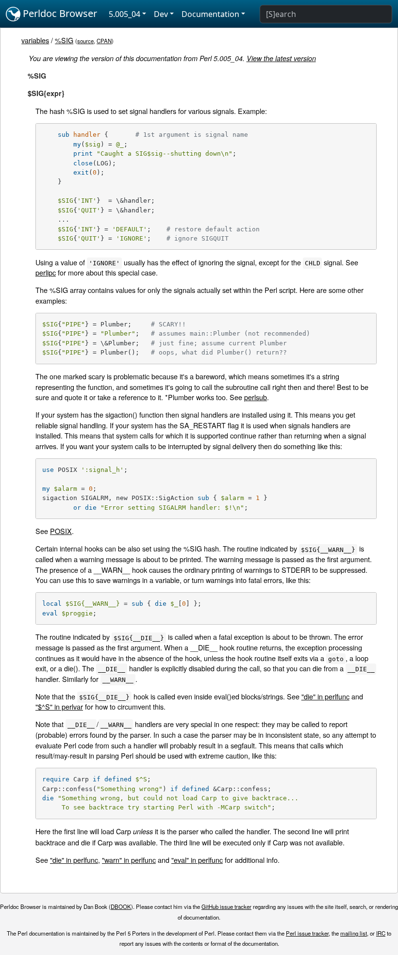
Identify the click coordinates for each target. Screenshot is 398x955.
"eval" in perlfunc (197, 860)
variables (35, 40)
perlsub (255, 397)
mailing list (353, 933)
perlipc (45, 272)
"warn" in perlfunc (129, 860)
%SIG (64, 40)
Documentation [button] (210, 14)
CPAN (104, 41)
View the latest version (281, 58)
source (85, 41)
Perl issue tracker (307, 933)
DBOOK (121, 906)
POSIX (61, 531)
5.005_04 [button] (124, 14)
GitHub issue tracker (226, 906)
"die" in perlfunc (325, 696)
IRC (380, 933)
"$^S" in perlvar (59, 706)
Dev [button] (161, 14)
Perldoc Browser (58, 13)
